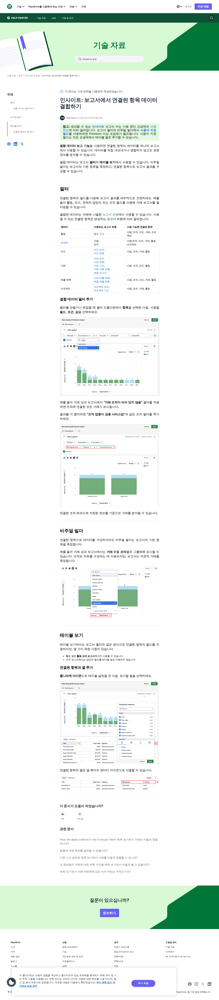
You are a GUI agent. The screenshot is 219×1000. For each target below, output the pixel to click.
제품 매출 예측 (102, 281)
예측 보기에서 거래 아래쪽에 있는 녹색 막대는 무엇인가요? (95, 871)
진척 (20, 75)
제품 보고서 (100, 272)
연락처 (64, 242)
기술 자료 (11, 75)
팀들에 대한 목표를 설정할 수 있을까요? (84, 850)
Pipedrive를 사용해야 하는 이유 (45, 6)
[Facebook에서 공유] (9, 144)
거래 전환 (99, 262)
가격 (83, 6)
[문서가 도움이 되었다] (62, 814)
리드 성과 (99, 249)
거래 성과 (99, 258)
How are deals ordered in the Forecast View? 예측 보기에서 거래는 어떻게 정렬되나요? (109, 841)
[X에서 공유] (22, 144)
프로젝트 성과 (101, 286)
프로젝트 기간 (101, 290)
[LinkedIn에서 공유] (15, 144)
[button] (11, 982)
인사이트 (98, 126)
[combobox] (179, 6)
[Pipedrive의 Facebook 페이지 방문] (190, 985)
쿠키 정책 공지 (104, 982)
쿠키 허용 (143, 983)
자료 (72, 6)
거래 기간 (99, 265)
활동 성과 (99, 233)
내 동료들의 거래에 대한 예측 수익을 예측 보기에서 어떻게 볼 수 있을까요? (105, 864)
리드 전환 (99, 253)
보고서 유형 (111, 214)
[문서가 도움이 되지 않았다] (80, 814)
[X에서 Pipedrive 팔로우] (203, 985)
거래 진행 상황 (102, 269)
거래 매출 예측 (102, 277)
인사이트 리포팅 (32, 75)
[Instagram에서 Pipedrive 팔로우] (196, 985)
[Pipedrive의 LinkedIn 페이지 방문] (209, 984)
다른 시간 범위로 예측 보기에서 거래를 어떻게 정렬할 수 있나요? (99, 857)
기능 (19, 6)
